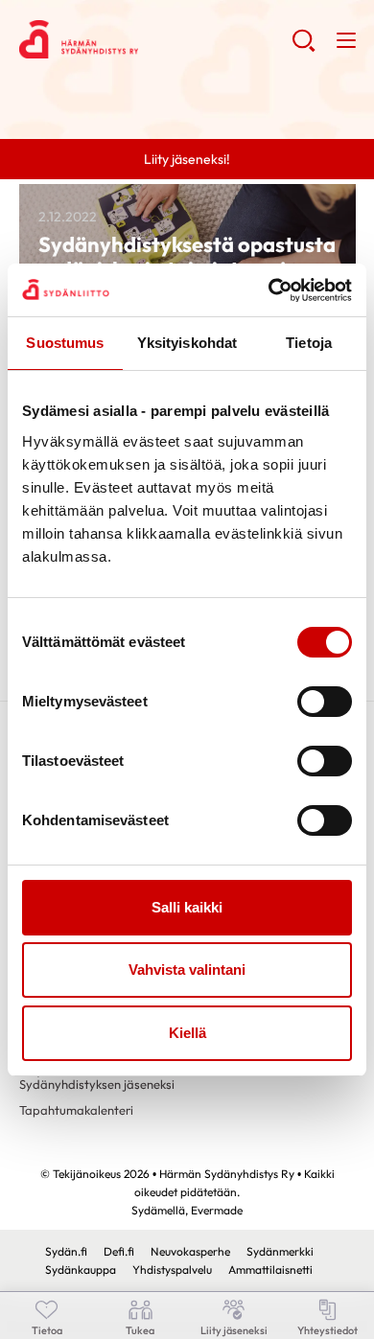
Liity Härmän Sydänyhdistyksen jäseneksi (97, 1077)
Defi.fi (119, 1251)
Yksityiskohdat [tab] (187, 343)
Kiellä (187, 1033)
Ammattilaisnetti (270, 1269)
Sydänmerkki (280, 1251)
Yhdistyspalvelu (172, 1269)
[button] (304, 48)
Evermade (217, 1210)
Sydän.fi (66, 1251)
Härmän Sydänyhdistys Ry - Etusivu (155, 39)
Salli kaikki (187, 907)
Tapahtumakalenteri (76, 1110)
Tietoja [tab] (309, 343)
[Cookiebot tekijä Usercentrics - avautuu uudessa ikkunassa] (269, 290)
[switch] (324, 701)
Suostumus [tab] (65, 343)
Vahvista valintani (187, 969)
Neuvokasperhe (190, 1251)
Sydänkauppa (80, 1269)
